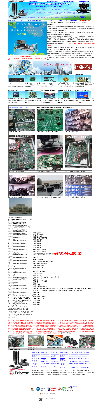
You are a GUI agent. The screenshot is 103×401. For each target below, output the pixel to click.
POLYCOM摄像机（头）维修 (15, 20)
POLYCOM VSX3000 (45, 356)
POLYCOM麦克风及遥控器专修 (70, 20)
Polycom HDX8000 (55, 354)
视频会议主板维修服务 (84, 1)
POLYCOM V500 (36, 358)
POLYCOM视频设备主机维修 (34, 20)
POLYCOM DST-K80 (45, 363)
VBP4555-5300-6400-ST (84, 367)
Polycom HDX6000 (73, 354)
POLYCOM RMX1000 (84, 358)
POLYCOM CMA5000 (34, 367)
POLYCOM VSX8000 (53, 358)
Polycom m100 (44, 352)
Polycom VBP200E (73, 367)
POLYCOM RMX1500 (74, 358)
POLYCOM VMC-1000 (84, 363)
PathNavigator (63, 367)
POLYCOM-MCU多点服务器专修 (54, 20)
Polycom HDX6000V (84, 354)
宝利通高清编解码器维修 (52, 1)
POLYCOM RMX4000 (84, 361)
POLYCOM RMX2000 (34, 364)
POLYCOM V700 (83, 356)
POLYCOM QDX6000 (62, 358)
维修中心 (75, 386)
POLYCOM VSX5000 (53, 356)
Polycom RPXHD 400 (84, 352)
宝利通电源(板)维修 (33, 1)
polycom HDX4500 (36, 352)
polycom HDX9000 (36, 354)
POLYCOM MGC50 (55, 361)
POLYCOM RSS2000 (73, 363)
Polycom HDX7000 (64, 354)
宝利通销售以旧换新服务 (68, 1)
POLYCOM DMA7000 (53, 367)
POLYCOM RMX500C (34, 361)
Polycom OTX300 (64, 352)
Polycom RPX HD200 (74, 352)
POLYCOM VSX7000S (74, 356)
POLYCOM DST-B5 (55, 363)
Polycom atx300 (54, 352)
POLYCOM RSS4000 (62, 364)
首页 (71, 386)
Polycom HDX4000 (45, 354)
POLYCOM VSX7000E (43, 358)
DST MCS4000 (44, 361)
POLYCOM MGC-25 (73, 361)
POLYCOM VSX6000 (34, 356)
